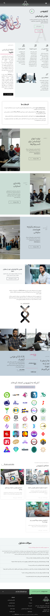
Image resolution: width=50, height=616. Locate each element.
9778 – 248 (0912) (45, 611)
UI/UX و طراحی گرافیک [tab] (33, 355)
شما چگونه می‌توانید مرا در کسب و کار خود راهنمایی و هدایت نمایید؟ (34, 573)
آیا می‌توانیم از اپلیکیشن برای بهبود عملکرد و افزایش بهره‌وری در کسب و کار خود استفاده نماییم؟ (29, 562)
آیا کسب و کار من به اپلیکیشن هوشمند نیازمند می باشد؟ (36, 558)
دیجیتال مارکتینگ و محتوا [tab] (32, 364)
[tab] (25, 562)
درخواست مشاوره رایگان (12, 278)
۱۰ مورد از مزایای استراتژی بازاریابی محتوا (37, 488)
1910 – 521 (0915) (46, 610)
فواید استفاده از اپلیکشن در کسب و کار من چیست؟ (37, 565)
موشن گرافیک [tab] (33, 372)
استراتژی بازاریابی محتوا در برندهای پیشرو (13, 489)
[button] (25, 547)
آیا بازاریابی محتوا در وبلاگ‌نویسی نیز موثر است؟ (38, 521)
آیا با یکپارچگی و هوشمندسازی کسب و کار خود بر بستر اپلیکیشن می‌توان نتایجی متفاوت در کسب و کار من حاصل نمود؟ (25, 569)
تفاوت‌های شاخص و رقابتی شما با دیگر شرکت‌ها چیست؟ (36, 576)
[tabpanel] (15, 363)
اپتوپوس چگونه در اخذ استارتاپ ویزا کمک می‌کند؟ (38, 547)
